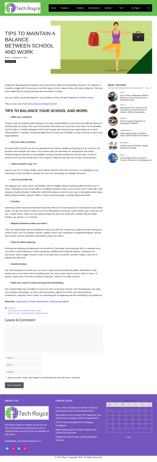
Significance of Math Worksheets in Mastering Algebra (42, 301)
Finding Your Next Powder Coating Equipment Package (134, 147)
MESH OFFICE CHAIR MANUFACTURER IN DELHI (28, 313)
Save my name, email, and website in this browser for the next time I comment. (44, 377)
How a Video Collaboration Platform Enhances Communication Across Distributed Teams (134, 97)
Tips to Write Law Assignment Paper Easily (24, 311)
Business (64, 8)
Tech (121, 8)
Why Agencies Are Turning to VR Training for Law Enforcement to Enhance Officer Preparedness (133, 110)
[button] (148, 8)
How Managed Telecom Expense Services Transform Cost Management (135, 159)
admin (7, 58)
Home (53, 8)
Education (10, 61)
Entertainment (94, 8)
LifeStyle (108, 8)
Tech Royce (10, 425)
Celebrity (80, 8)
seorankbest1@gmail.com (29, 441)
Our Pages (135, 8)
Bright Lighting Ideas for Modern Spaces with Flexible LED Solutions (134, 134)
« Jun (128, 437)
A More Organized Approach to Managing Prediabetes (132, 122)
